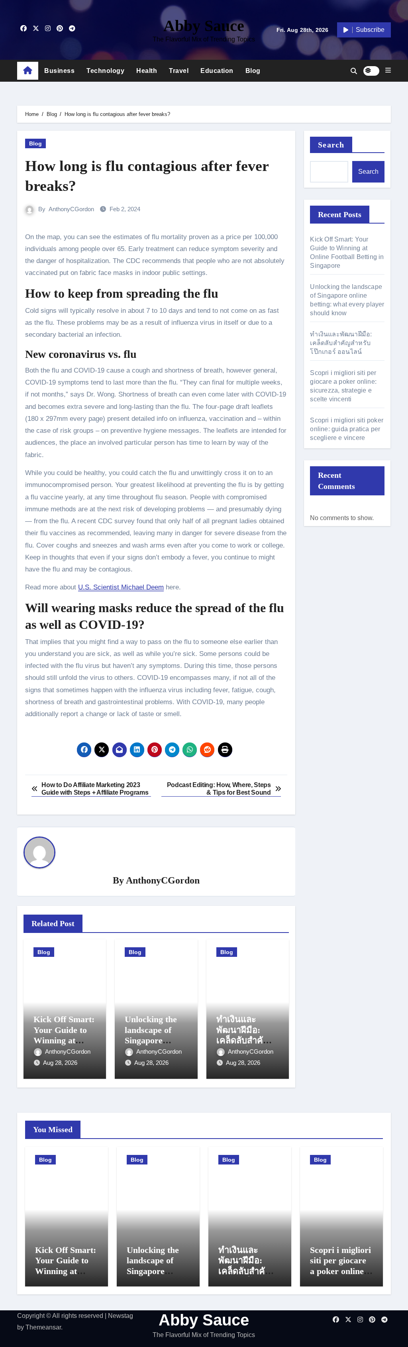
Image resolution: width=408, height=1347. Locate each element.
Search (331, 144)
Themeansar (43, 1327)
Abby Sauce (203, 26)
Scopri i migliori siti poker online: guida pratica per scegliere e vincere (346, 429)
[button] (388, 70)
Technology (105, 70)
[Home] (27, 71)
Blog (253, 70)
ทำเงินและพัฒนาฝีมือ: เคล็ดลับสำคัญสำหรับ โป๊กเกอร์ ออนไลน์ (247, 1040)
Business (59, 70)
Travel (178, 70)
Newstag (120, 1315)
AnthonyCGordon (71, 209)
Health (146, 70)
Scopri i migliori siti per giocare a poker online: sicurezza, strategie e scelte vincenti (341, 1276)
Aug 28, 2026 (60, 1062)
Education (216, 70)
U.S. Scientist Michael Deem (121, 587)
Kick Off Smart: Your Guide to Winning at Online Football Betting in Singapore (65, 1276)
